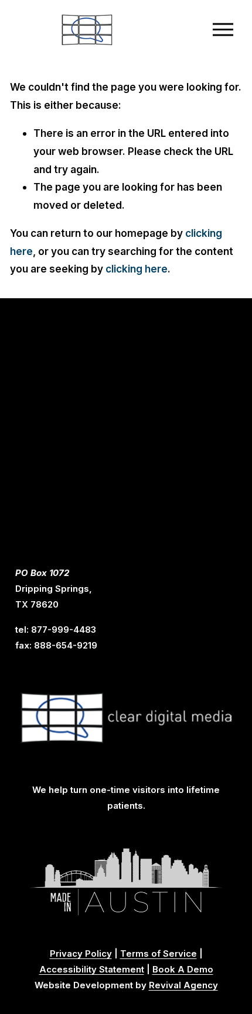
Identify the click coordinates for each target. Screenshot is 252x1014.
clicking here (136, 269)
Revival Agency (183, 985)
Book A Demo (182, 969)
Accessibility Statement (91, 969)
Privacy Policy (81, 954)
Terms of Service (158, 954)
